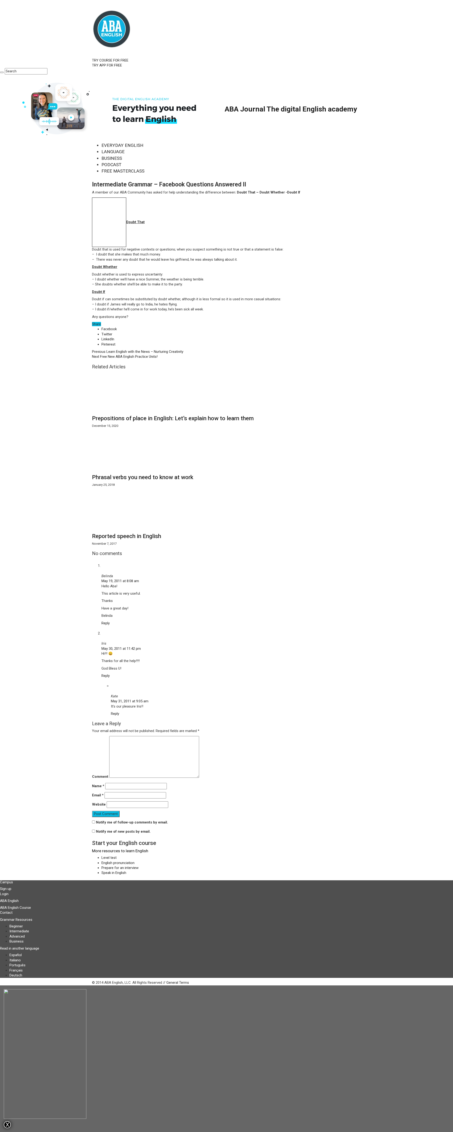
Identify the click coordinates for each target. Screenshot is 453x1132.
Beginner (16, 926)
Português (17, 965)
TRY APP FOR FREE (107, 65)
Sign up (5, 889)
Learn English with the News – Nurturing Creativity (137, 352)
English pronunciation (117, 863)
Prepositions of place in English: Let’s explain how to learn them (173, 418)
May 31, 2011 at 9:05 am (129, 701)
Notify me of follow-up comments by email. (132, 822)
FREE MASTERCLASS (122, 171)
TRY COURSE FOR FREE (110, 60)
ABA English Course (15, 908)
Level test (109, 858)
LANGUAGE (113, 151)
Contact (6, 912)
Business (16, 941)
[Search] (2, 72)
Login (4, 894)
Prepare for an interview (119, 868)
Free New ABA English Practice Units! (125, 356)
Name (98, 786)
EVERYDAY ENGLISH (122, 145)
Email (98, 795)
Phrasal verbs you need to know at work (142, 477)
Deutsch (15, 975)
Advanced (17, 936)
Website (99, 804)
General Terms (177, 982)
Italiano (15, 960)
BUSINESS (111, 158)
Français (16, 970)
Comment (100, 776)
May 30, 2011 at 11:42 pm (121, 648)
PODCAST (111, 164)
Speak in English (113, 873)
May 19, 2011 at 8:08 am (120, 581)
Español (15, 955)
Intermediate (19, 931)
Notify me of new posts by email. (123, 831)
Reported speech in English (126, 536)
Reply (105, 623)
